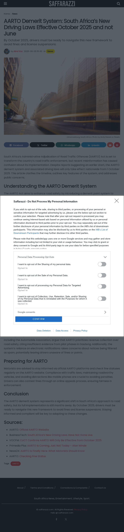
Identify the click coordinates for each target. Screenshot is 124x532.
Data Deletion (44, 330)
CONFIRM (39, 319)
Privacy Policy (80, 330)
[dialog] (62, 266)
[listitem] (62, 257)
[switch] (102, 264)
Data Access (62, 330)
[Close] (118, 202)
